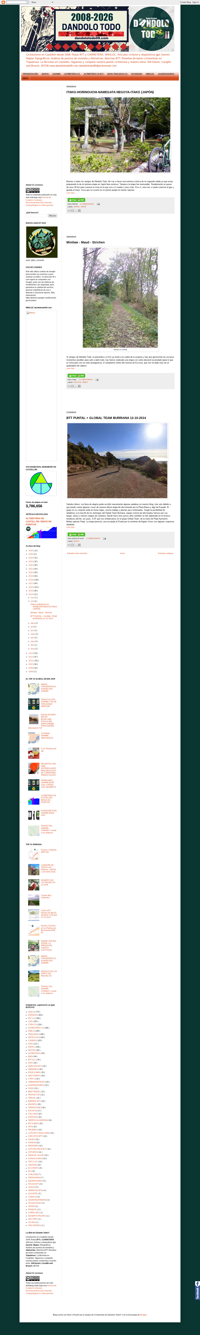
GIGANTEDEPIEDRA (37, 1200)
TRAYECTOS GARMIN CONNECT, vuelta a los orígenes (48, 829)
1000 (30, 1021)
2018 (31, 580)
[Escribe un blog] (72, 210)
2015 (31, 591)
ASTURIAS (33, 1152)
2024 (31, 558)
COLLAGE (33, 1114)
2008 (31, 671)
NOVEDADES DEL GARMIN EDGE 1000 (49, 813)
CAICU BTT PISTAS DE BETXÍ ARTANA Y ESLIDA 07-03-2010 (49, 913)
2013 (31, 653)
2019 (31, 576)
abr (32, 638)
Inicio (122, 553)
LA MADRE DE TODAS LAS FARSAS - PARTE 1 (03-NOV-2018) (48, 868)
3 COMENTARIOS (86, 379)
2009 (31, 668)
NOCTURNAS (34, 1076)
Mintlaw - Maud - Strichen (41, 613)
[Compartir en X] (76, 210)
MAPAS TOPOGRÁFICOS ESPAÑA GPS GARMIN (48, 687)
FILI (30, 1171)
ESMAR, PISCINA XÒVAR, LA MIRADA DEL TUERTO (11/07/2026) (48, 945)
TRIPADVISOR (34, 1107)
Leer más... (71, 193)
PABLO (85, 382)
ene (33, 649)
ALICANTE (33, 1193)
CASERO (32, 1040)
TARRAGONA (34, 1177)
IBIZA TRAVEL (34, 1092)
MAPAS (45, 74)
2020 (31, 572)
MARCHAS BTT (35, 1066)
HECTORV (33, 1219)
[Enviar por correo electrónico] (69, 210)
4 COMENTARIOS (87, 204)
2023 (31, 561)
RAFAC (83, 207)
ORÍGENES (33, 1069)
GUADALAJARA (35, 1158)
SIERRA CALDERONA (38, 1120)
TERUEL (32, 1098)
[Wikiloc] (31, 313)
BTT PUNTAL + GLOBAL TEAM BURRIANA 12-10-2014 (43, 617)
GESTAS (32, 1050)
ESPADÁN (33, 1015)
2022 (31, 565)
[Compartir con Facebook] (79, 210)
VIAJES (31, 1139)
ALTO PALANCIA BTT (37, 1149)
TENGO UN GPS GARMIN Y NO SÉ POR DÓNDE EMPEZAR (48, 702)
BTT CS (31, 1018)
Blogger (143, 1315)
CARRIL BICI (34, 1213)
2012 (31, 657)
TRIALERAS (33, 1034)
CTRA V (31, 1079)
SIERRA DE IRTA (35, 1190)
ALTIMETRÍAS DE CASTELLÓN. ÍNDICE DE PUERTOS (38, 521)
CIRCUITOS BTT (35, 1136)
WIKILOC (150, 74)
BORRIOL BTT (34, 1101)
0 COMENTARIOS (93, 538)
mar (33, 641)
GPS (30, 1127)
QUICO (76, 541)
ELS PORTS (33, 1168)
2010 (31, 664)
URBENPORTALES (36, 1082)
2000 (30, 1044)
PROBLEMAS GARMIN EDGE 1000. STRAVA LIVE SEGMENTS (48, 783)
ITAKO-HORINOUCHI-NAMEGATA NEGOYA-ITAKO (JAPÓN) (43, 606)
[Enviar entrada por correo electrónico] (98, 204)
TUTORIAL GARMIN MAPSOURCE (47, 735)
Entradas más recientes (77, 553)
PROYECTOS (34, 1095)
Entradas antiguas (165, 553)
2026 (31, 550)
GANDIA (32, 1142)
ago (33, 623)
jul (32, 627)
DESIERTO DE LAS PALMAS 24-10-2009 (48, 882)
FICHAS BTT (33, 1184)
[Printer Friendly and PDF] (76, 201)
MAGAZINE (33, 1146)
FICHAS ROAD (34, 1203)
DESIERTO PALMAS (37, 1216)
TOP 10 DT (33, 1162)
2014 (31, 594)
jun (32, 630)
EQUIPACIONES (35, 1181)
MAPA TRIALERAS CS (117, 74)
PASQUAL (32, 1209)
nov (32, 598)
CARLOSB (33, 1174)
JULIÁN (31, 1222)
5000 (30, 1063)
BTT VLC (32, 1060)
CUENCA (32, 1197)
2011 (31, 661)
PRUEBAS (33, 1130)
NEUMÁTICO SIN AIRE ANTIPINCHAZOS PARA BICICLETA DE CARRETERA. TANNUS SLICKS (48, 769)
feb (32, 645)
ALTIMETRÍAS (34, 1053)
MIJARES (32, 1104)
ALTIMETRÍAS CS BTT (93, 74)
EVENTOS (33, 1117)
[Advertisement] (123, 225)
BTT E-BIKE (33, 1123)
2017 (31, 583)
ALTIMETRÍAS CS (72, 74)
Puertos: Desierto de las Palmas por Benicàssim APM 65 (48, 929)
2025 (31, 554)
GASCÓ (31, 1187)
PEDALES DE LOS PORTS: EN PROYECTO (49, 973)
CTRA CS (32, 1024)
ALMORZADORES (166, 74)
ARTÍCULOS (33, 1037)
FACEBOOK (136, 74)
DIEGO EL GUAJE (36, 1155)
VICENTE (32, 1165)
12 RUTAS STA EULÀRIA (39, 1133)
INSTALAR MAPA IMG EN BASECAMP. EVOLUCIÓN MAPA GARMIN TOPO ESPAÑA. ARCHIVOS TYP (41, 721)
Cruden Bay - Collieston (46, 896)
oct (32, 601)
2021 (31, 569)
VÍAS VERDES (34, 1225)
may (33, 634)
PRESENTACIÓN (30, 74)
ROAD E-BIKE (34, 1072)
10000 (31, 1088)
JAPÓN (77, 207)
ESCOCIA (78, 382)
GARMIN (56, 74)
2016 (31, 587)
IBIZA (25, 78)
